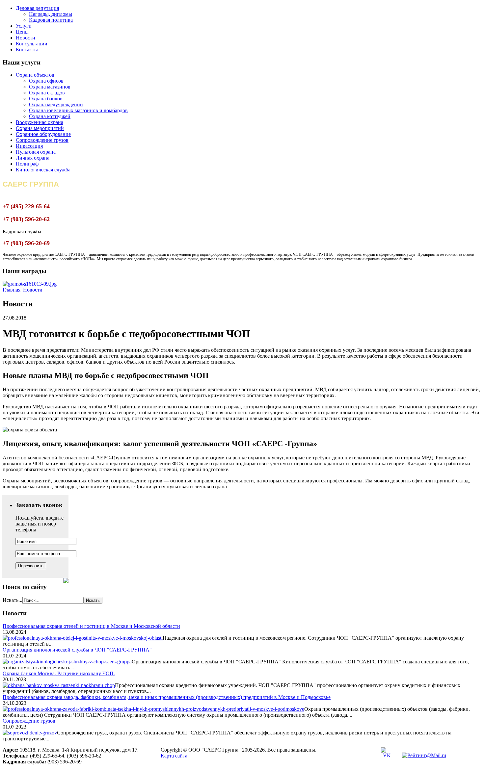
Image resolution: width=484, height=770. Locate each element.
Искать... (12, 600)
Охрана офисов (46, 81)
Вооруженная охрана (39, 122)
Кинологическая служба (43, 169)
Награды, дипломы (50, 14)
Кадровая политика (51, 20)
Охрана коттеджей (49, 116)
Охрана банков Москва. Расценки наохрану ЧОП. (59, 673)
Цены (22, 32)
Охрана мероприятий (40, 128)
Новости (25, 37)
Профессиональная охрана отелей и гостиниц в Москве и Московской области (91, 626)
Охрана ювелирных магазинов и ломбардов (78, 110)
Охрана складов (47, 92)
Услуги (24, 26)
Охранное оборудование (43, 134)
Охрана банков (46, 98)
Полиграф (27, 164)
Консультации (31, 43)
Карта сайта (174, 755)
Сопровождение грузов (42, 140)
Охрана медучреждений (56, 104)
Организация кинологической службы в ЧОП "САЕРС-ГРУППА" (77, 650)
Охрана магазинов (49, 87)
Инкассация (29, 146)
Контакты (27, 49)
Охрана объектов (35, 75)
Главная (11, 290)
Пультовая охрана (36, 152)
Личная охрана (32, 158)
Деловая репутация (37, 8)
